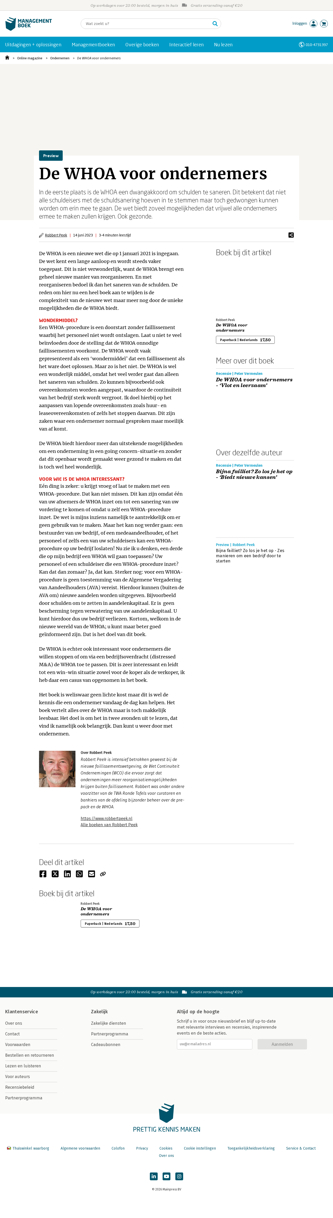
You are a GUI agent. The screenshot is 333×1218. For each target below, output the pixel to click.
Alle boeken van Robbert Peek (109, 824)
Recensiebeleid (19, 1087)
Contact (12, 1033)
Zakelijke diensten (108, 1023)
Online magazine (29, 58)
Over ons (13, 1023)
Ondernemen (59, 58)
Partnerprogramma (23, 1097)
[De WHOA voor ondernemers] (234, 286)
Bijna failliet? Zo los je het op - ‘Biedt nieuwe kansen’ (254, 474)
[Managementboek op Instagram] (179, 1176)
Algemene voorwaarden (80, 1148)
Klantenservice (21, 1012)
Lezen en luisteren (23, 1065)
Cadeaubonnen (105, 1044)
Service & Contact (301, 1148)
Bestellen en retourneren (29, 1055)
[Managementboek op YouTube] (166, 1176)
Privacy (142, 1148)
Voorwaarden (17, 1044)
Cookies (165, 1148)
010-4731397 (317, 44)
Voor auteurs (17, 1076)
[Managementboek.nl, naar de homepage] (28, 29)
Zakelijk (99, 1012)
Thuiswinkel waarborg (30, 1148)
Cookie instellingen (200, 1148)
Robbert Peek (56, 235)
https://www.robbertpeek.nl (106, 818)
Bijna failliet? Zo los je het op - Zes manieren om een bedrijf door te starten (250, 555)
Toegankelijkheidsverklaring (251, 1148)
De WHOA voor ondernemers (99, 58)
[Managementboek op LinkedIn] (154, 1176)
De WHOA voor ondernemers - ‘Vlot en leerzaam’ (254, 382)
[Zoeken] (215, 23)
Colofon (118, 1148)
